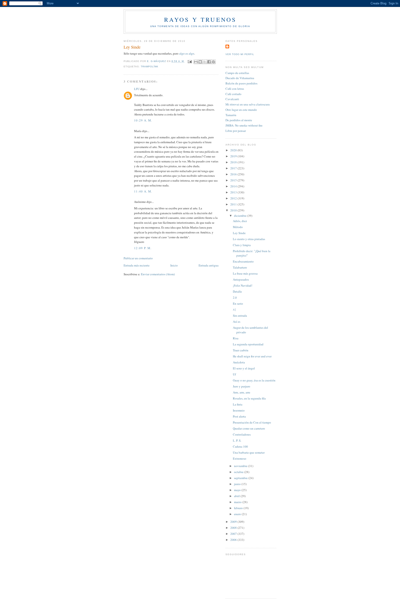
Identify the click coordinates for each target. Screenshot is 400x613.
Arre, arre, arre (241, 392)
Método (238, 227)
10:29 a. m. (143, 120)
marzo (238, 502)
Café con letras (234, 89)
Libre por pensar (235, 131)
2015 (234, 180)
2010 (234, 210)
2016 (234, 174)
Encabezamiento (243, 261)
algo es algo (186, 53)
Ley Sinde (239, 233)
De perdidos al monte (238, 120)
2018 (234, 162)
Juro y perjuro (241, 386)
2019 (234, 156)
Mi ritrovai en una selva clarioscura (247, 104)
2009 (234, 522)
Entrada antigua (209, 265)
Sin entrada (240, 315)
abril (237, 496)
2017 (234, 168)
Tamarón (230, 115)
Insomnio (239, 410)
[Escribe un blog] (200, 61)
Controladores (242, 434)
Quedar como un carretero (249, 428)
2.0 (235, 297)
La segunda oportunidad (248, 344)
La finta (237, 404)
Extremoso (239, 458)
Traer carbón (240, 350)
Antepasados (241, 279)
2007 (234, 534)
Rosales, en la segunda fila (249, 398)
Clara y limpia (242, 245)
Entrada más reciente (137, 265)
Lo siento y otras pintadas (249, 239)
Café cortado (233, 94)
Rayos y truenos (200, 19)
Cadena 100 (240, 446)
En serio (238, 303)
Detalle (237, 291)
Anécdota (239, 362)
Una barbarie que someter (249, 452)
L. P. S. (237, 440)
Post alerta (239, 416)
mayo (237, 490)
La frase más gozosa (245, 273)
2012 (234, 198)
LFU (137, 89)
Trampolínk (149, 66)
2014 (234, 186)
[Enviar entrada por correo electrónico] (190, 61)
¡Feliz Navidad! (242, 285)
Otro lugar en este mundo (241, 110)
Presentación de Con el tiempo (252, 422)
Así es (236, 321)
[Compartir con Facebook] (209, 61)
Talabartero (240, 267)
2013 (234, 192)
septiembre (241, 478)
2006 (234, 540)
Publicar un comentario (138, 258)
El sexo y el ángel (244, 368)
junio (237, 484)
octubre (239, 472)
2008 (234, 528)
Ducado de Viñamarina (239, 78)
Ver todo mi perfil (239, 54)
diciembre (240, 216)
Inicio (174, 265)
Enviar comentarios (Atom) (158, 274)
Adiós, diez (240, 221)
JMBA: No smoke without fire (243, 125)
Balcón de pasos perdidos (241, 83)
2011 (234, 204)
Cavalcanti (232, 99)
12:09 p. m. (142, 248)
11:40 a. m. (143, 191)
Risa (235, 338)
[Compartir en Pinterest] (213, 61)
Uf (234, 374)
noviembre (241, 466)
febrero (239, 508)
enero (238, 514)
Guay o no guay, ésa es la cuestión (254, 380)
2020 (234, 150)
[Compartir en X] (204, 61)
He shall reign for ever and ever (252, 356)
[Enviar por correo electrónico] (196, 61)
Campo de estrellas (237, 73)
